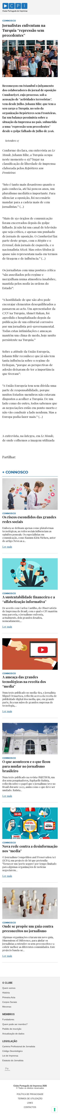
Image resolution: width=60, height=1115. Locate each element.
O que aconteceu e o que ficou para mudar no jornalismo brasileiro (26, 766)
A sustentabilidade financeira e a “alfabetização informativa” (28, 599)
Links (30, 1103)
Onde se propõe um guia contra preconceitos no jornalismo (27, 928)
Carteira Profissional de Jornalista (18, 1046)
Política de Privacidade (30, 1094)
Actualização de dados (13, 1033)
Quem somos (8, 988)
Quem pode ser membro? (15, 1024)
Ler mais (7, 546)
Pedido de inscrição (11, 1029)
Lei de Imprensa (10, 1055)
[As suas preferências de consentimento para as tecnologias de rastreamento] (55, 1110)
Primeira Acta (8, 997)
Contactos (30, 1107)
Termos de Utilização (30, 1098)
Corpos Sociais (9, 1002)
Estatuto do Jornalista (12, 1060)
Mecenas (6, 1006)
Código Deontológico (12, 1051)
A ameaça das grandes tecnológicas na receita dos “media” (24, 682)
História (6, 992)
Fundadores (8, 1019)
